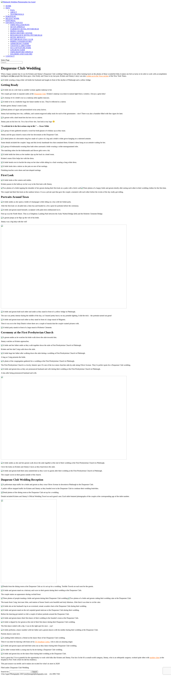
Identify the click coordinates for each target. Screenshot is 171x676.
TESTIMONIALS (17, 14)
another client (155, 658)
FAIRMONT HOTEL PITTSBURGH (24, 29)
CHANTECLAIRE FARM (20, 46)
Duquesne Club (40, 94)
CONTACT (10, 56)
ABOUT (13, 12)
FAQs (12, 10)
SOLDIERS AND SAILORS (21, 54)
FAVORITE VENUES (14, 23)
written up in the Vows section (97, 76)
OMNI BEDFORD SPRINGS (21, 52)
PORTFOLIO (11, 16)
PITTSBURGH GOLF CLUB (21, 39)
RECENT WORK (12, 18)
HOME (8, 6)
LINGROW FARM (17, 50)
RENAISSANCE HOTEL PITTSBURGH (26, 35)
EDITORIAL (11, 21)
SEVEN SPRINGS (17, 27)
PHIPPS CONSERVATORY (21, 41)
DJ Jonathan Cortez (42, 642)
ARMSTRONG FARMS (19, 44)
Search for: (5, 672)
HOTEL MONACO (17, 37)
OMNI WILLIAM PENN (19, 25)
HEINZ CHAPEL (17, 31)
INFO (8, 8)
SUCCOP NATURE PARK (20, 48)
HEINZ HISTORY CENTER (21, 33)
